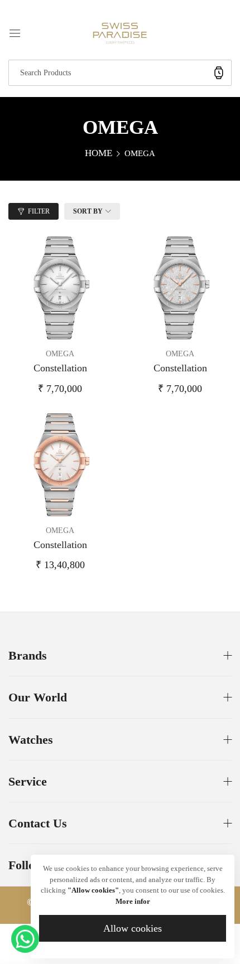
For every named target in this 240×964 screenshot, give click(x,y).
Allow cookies (132, 928)
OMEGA (60, 354)
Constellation (60, 368)
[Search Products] (219, 73)
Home (98, 153)
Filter (39, 211)
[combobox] (120, 73)
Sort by (88, 211)
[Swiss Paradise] (120, 32)
